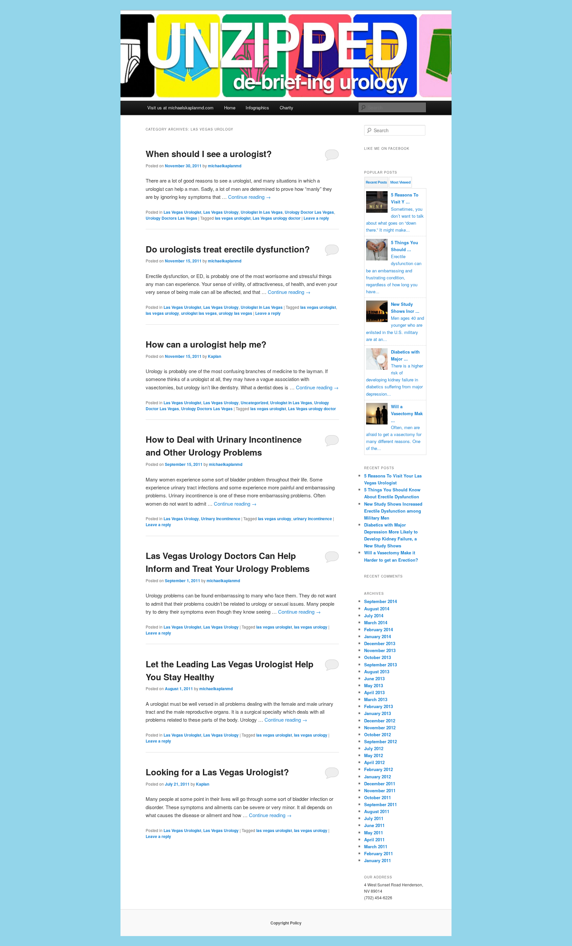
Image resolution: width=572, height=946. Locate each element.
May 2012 (373, 755)
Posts (376, 182)
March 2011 (375, 846)
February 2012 (378, 769)
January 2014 (377, 636)
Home (229, 107)
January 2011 (377, 860)
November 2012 (380, 727)
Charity (286, 107)
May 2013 (373, 685)
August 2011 (376, 811)
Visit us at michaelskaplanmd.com (180, 107)
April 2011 (374, 839)
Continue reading (249, 196)
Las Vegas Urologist (182, 212)
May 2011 (373, 832)
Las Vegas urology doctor (277, 218)
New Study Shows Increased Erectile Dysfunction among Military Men (393, 511)
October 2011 (377, 797)
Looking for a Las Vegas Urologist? (217, 772)
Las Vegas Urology (221, 212)
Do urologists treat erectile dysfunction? (228, 249)
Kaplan (214, 356)
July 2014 (373, 615)
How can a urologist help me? (206, 344)
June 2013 (374, 678)
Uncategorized (254, 403)
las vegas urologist (233, 218)
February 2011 (378, 853)
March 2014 (375, 622)
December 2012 (379, 720)
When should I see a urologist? (209, 153)
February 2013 (378, 706)
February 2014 (378, 629)
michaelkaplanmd (224, 166)
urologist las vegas (199, 313)
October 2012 (377, 734)
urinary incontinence (312, 519)
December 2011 (379, 783)
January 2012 (377, 776)
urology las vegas (235, 313)
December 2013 (379, 643)
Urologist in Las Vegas (262, 212)
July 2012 (373, 748)
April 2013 (374, 692)
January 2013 (377, 713)
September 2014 (380, 601)
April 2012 (374, 762)
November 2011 (380, 790)
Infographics (257, 107)
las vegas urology (162, 313)
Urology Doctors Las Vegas (171, 218)
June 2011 (374, 825)
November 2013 (380, 650)
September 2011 (380, 804)
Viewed (400, 182)
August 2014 (376, 608)
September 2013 (380, 664)
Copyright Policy (286, 923)
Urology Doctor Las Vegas (309, 212)
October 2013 (377, 657)
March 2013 (375, 699)
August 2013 (376, 671)
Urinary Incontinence (220, 519)
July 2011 (373, 818)
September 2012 (380, 741)
